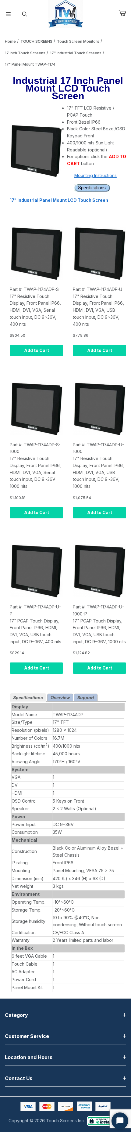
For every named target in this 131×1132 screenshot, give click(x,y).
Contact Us (18, 1078)
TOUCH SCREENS (36, 41)
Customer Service (27, 1036)
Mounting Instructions (95, 175)
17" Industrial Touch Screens (75, 53)
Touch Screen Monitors (78, 41)
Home (10, 41)
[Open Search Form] (24, 14)
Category (16, 1015)
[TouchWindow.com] (65, 13)
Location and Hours (28, 1057)
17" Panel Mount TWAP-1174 (30, 64)
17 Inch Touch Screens (25, 53)
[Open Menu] (8, 14)
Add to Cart (36, 350)
